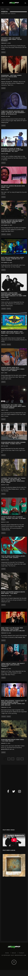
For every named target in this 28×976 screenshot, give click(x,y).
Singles (3, 234)
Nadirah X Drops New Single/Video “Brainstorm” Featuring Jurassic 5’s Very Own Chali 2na (13, 295)
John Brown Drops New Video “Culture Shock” (12, 740)
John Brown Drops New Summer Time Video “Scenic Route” (13, 443)
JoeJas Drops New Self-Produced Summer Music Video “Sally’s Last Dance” (13, 369)
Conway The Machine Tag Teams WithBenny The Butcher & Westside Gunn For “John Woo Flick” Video (13, 480)
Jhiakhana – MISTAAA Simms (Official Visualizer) (11, 76)
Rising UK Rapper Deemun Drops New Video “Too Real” (13, 592)
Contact (21, 952)
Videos (3, 52)
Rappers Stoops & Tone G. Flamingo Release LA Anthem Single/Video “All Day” (12, 150)
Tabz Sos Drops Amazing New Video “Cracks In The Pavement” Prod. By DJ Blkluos (13, 112)
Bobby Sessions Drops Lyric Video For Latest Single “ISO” (12, 332)
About (14, 952)
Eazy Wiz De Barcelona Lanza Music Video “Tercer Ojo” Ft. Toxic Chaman (12, 259)
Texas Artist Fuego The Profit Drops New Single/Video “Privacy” (13, 665)
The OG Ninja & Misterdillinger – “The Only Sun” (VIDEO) (13, 556)
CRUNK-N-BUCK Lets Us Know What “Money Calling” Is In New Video (13, 518)
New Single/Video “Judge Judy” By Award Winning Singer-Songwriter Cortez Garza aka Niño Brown (14, 703)
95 (18, 758)
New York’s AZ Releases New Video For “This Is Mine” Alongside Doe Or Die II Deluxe (13, 629)
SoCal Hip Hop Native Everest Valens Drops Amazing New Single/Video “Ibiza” (12, 221)
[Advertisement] (14, 776)
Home (7, 952)
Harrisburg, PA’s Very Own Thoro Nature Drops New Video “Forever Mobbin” (13, 406)
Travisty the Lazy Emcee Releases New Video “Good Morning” (11, 39)
